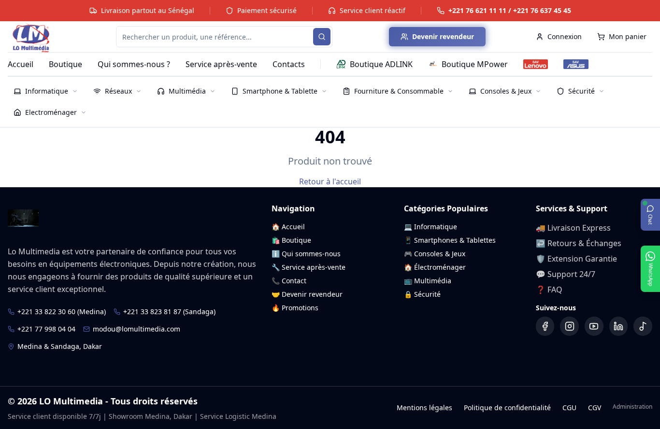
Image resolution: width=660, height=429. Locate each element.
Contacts (289, 64)
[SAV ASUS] (575, 64)
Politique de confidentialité (507, 407)
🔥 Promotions (295, 307)
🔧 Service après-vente (308, 267)
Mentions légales (424, 407)
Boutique (65, 64)
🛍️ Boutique (291, 240)
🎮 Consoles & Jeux (434, 253)
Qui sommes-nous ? (134, 64)
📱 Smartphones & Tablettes (450, 240)
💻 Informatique (430, 226)
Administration (632, 407)
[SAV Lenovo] (535, 64)
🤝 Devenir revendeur (307, 294)
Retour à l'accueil (330, 181)
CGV (594, 407)
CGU (569, 407)
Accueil (20, 64)
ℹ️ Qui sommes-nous (306, 253)
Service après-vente (221, 64)
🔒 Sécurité (422, 294)
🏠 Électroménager (435, 267)
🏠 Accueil (288, 226)
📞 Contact (289, 280)
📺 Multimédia (427, 280)
